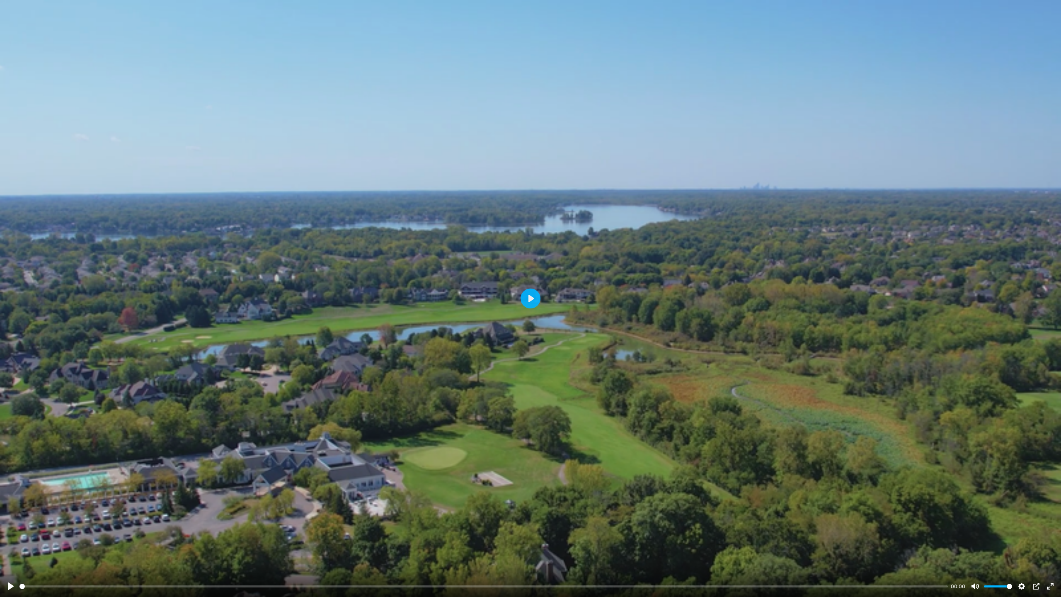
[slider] (483, 586)
